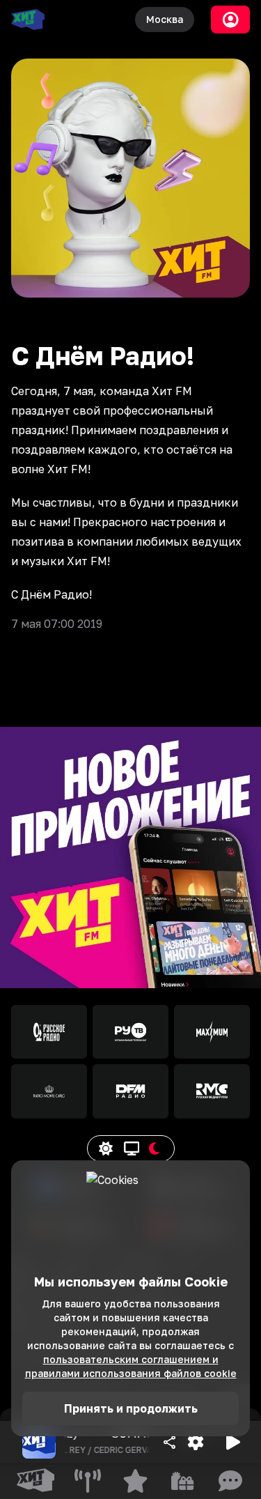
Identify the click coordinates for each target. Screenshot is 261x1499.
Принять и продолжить (131, 1408)
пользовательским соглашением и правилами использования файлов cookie (131, 1366)
